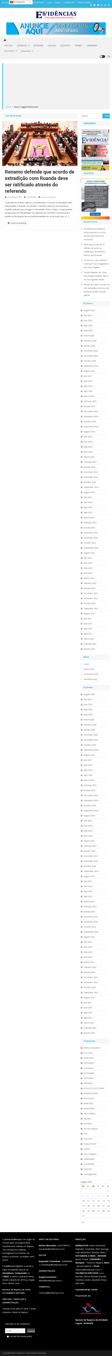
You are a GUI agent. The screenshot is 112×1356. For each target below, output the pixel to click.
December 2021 (91, 593)
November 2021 (91, 598)
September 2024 (91, 426)
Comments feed (91, 674)
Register (58, 2)
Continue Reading (18, 223)
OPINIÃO (78, 46)
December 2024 (91, 411)
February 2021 (90, 643)
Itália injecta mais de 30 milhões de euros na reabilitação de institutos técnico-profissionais (94, 249)
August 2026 (89, 310)
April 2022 (88, 573)
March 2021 (89, 638)
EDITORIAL (89, 1078)
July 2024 (88, 436)
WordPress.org (90, 679)
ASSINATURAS (69, 2)
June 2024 (88, 441)
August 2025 (89, 371)
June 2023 (88, 502)
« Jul (82, 1222)
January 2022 (89, 588)
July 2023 (88, 497)
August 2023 (89, 492)
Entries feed (89, 669)
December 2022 (91, 532)
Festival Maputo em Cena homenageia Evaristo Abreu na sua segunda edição (96, 276)
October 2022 (90, 542)
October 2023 (90, 482)
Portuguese (19, 2)
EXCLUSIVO (9, 51)
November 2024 (91, 416)
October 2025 (90, 361)
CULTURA (52, 46)
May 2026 (88, 325)
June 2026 (88, 320)
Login (49, 2)
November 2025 (91, 355)
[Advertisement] (56, 85)
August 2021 (89, 613)
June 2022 (88, 563)
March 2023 (89, 517)
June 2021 (88, 623)
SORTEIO (88, 1169)
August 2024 (89, 431)
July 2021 (88, 618)
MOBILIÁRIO (89, 1108)
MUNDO (87, 1118)
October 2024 (90, 421)
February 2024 (90, 462)
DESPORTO (65, 46)
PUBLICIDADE (90, 1144)
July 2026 (88, 315)
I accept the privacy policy (20, 1336)
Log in (86, 664)
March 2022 (89, 578)
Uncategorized (90, 1174)
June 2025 (88, 381)
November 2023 (91, 477)
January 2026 (89, 345)
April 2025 (88, 391)
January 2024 (89, 467)
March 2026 (89, 335)
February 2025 (90, 401)
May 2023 (88, 507)
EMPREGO (88, 1083)
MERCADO (88, 1103)
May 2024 (88, 446)
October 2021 (90, 603)
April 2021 (88, 633)
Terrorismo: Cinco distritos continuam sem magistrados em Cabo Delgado (96, 264)
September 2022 (91, 547)
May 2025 (88, 386)
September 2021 (91, 608)
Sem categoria (90, 1154)
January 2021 (89, 649)
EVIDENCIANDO (91, 1093)
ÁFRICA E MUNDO (85, 2)
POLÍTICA (8, 46)
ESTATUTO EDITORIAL (35, 2)
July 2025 (88, 376)
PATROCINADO (91, 1128)
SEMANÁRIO (92, 46)
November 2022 (91, 537)
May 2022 (88, 568)
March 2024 (89, 457)
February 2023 (90, 522)
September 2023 (91, 487)
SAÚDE (87, 1149)
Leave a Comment (48, 197)
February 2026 (90, 340)
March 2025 (89, 396)
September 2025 (91, 366)
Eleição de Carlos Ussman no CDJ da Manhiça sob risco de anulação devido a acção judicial (97, 289)
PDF (86, 1133)
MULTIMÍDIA (89, 1113)
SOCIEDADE (22, 46)
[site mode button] (102, 56)
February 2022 (90, 583)
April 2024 (88, 451)
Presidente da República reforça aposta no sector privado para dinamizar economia (95, 234)
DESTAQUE (89, 1063)
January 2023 (89, 527)
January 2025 (89, 406)
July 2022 (88, 558)
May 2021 (88, 628)
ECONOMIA (38, 46)
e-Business (25, 51)
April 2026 (88, 330)
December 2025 (91, 350)
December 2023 (91, 472)
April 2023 (88, 512)
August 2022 (89, 553)
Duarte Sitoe (31, 197)
